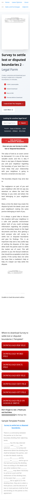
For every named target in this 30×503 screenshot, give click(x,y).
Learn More (8, 110)
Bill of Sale (22, 131)
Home (7, 2)
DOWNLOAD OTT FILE (14, 392)
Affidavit (15, 131)
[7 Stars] (10, 415)
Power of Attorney (15, 128)
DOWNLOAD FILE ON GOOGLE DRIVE (14, 401)
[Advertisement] (15, 316)
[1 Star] (2, 415)
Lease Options (17, 2)
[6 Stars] (9, 415)
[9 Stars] (13, 415)
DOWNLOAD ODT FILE (14, 383)
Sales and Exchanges (12, 7)
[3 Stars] (5, 415)
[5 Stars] (7, 415)
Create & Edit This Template (13, 103)
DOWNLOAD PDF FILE (14, 345)
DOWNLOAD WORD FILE (13, 355)
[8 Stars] (11, 415)
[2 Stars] (3, 415)
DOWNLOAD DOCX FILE (13, 365)
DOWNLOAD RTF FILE (14, 375)
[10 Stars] (14, 415)
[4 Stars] (6, 415)
